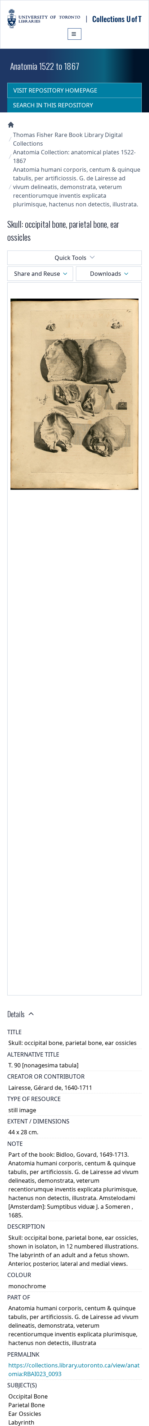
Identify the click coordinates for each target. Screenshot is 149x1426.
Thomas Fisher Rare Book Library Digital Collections (68, 139)
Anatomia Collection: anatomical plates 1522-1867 (74, 156)
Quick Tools (70, 258)
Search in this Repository (53, 105)
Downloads (105, 274)
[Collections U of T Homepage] (10, 124)
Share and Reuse (37, 274)
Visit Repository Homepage (55, 90)
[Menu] (74, 34)
